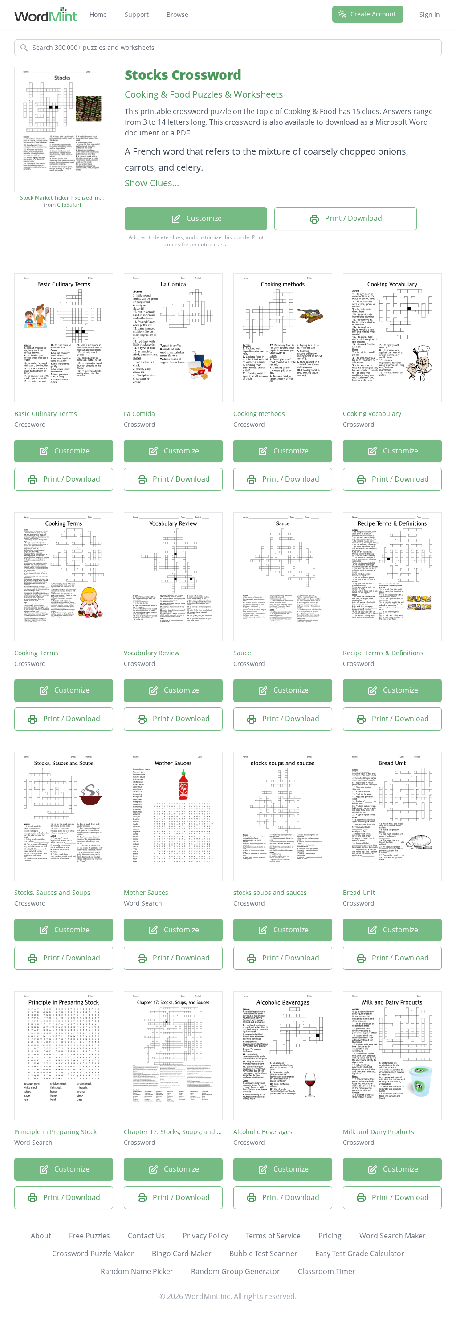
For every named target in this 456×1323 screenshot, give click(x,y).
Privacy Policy (205, 1236)
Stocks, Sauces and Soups (52, 892)
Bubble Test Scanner (263, 1253)
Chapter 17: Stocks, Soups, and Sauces (181, 1131)
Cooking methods (259, 413)
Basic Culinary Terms (45, 413)
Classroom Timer (326, 1271)
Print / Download (352, 218)
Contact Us (146, 1236)
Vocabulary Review (151, 653)
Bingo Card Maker (182, 1253)
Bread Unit (359, 892)
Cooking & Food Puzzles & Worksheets (204, 94)
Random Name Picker (137, 1271)
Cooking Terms (36, 653)
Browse (177, 14)
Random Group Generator (235, 1271)
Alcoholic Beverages (263, 1131)
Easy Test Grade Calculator (359, 1253)
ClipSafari (69, 204)
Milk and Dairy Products (378, 1131)
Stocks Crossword (183, 74)
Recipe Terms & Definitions (383, 653)
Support (137, 14)
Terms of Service (273, 1236)
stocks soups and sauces (270, 892)
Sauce (242, 653)
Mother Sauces (146, 892)
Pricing (330, 1236)
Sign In (429, 14)
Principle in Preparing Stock (55, 1131)
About (41, 1236)
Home (98, 14)
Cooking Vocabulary (372, 413)
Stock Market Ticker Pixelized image (62, 197)
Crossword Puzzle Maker (93, 1253)
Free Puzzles (89, 1236)
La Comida (139, 413)
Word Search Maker (392, 1236)
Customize (203, 218)
